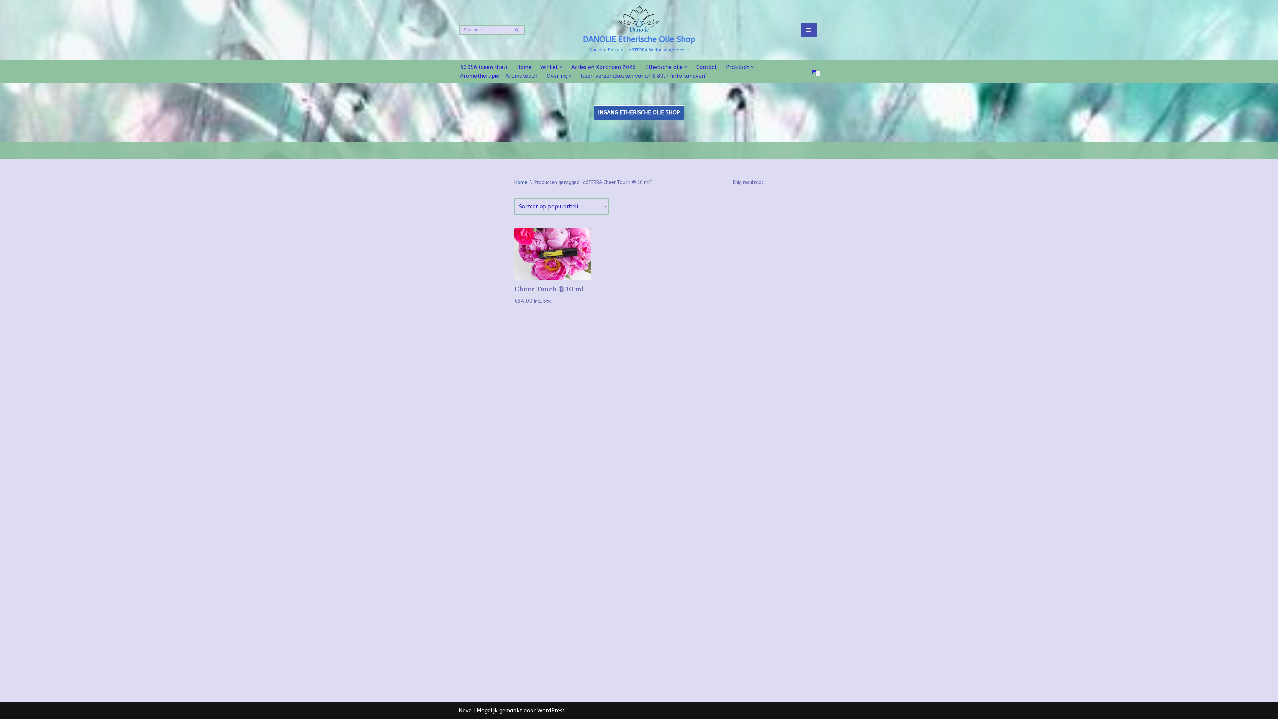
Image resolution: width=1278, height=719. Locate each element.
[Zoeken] (517, 30)
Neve (465, 710)
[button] (560, 67)
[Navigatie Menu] (809, 30)
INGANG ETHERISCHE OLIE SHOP (639, 112)
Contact (706, 67)
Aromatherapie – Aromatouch (498, 76)
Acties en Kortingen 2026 (603, 67)
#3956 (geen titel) (483, 67)
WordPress (551, 710)
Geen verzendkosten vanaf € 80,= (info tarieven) (644, 76)
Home (523, 67)
